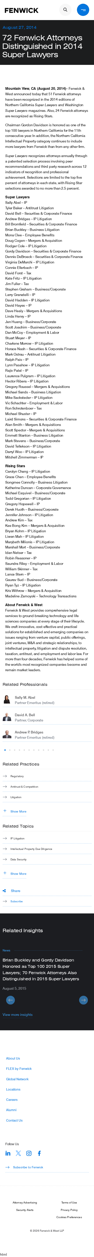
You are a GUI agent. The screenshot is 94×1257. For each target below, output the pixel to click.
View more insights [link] (18, 1014)
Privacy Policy (69, 1210)
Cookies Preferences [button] (69, 1217)
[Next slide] (83, 1000)
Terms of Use (69, 1202)
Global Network (17, 1079)
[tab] (5, 750)
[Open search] (65, 10)
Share (15, 890)
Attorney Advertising (25, 1202)
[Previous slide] (10, 1000)
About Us (13, 1058)
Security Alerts (25, 1210)
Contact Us (14, 1120)
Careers (11, 1100)
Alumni (11, 1110)
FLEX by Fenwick (19, 1069)
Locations (13, 1089)
